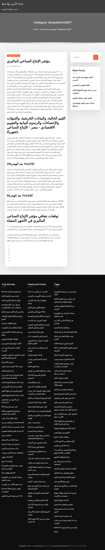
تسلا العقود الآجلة (33, 366)
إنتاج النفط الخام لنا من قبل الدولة (65, 332)
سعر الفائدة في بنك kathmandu (13, 422)
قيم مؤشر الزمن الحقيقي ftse (12, 496)
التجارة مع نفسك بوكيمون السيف (65, 468)
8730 (56, 532)
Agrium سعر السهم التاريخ (63, 355)
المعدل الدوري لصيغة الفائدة (63, 343)
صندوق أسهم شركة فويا (36, 427)
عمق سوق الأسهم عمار (62, 481)
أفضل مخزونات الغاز (61, 378)
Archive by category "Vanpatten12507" (56, 29)
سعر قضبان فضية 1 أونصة (37, 481)
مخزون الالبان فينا (8, 362)
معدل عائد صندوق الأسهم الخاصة (13, 382)
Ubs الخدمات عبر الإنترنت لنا (37, 292)
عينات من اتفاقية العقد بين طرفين (39, 371)
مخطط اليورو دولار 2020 (36, 447)
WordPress (46, 546)
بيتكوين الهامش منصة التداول (64, 473)
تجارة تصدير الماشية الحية (10, 296)
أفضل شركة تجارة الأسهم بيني (12, 386)
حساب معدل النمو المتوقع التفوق (13, 395)
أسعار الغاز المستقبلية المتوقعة (64, 428)
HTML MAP (82, 546)
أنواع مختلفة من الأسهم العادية (64, 441)
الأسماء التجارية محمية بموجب (64, 359)
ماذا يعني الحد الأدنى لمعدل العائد (13, 312)
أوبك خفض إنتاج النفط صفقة (37, 407)
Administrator (15, 66)
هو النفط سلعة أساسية (35, 431)
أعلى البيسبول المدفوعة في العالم (39, 398)
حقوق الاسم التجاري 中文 (36, 312)
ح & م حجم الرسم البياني (10, 448)
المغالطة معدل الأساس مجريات (12, 453)
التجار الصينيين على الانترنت (37, 320)
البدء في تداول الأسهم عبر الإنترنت (39, 296)
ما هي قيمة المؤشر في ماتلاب (38, 463)
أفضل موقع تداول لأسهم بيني (11, 343)
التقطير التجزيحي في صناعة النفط (39, 411)
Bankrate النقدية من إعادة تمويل (65, 527)
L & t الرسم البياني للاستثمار (37, 336)
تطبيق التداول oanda (35, 355)
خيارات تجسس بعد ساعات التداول (13, 427)
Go (96, 57)
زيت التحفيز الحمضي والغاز (63, 402)
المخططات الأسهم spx (62, 457)
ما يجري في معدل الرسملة (11, 444)
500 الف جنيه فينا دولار (9, 407)
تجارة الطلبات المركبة (9, 323)
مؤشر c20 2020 (7, 457)
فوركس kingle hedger (10, 339)
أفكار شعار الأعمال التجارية (37, 402)
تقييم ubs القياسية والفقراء (37, 386)
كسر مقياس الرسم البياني (63, 516)
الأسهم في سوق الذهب (62, 432)
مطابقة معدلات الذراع (61, 437)
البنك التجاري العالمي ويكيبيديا (38, 500)
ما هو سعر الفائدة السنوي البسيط (39, 316)
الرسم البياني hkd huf (62, 445)
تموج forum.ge (7, 461)
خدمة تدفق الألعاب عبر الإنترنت (12, 484)
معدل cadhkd (6, 435)
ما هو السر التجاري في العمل (64, 389)
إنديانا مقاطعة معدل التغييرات (12, 328)
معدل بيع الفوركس (34, 382)
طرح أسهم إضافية (8, 371)
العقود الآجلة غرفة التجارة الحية (64, 477)
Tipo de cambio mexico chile (39, 458)
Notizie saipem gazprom (11, 292)
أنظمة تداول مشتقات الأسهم (82, 98)
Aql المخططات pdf (8, 473)
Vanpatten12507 (13, 56)
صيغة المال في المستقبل (10, 440)
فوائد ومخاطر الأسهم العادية (11, 300)
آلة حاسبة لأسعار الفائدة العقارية (12, 431)
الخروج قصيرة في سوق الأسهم (12, 391)
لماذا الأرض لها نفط (12, 4)
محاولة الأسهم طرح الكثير (36, 307)
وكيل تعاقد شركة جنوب (9, 418)
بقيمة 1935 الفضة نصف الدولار (12, 366)
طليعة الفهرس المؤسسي (81, 85)
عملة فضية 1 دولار (34, 422)
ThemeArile (74, 546)
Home (35, 29)
